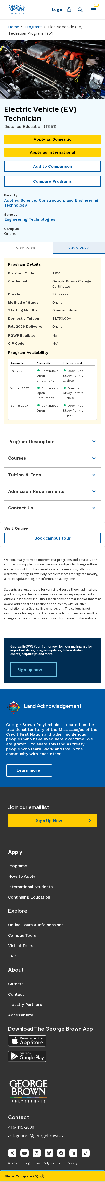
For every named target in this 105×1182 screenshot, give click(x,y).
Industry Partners (25, 1004)
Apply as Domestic (52, 139)
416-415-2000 (21, 1127)
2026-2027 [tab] (78, 247)
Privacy (72, 1163)
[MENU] (94, 9)
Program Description (31, 441)
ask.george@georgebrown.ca (36, 1135)
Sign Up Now (49, 820)
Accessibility (20, 1015)
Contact (16, 994)
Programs (33, 26)
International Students (30, 886)
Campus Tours (22, 935)
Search (80, 10)
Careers (15, 983)
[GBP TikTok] (86, 1153)
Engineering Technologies (29, 219)
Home (13, 26)
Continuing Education (29, 897)
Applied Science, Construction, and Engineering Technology (51, 203)
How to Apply (21, 876)
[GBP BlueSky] (49, 1153)
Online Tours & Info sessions (35, 924)
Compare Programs (52, 181)
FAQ (12, 956)
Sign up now (29, 669)
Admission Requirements (36, 491)
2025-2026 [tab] (26, 248)
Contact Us (20, 507)
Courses (17, 458)
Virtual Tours (20, 945)
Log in (58, 9)
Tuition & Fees (24, 474)
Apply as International (52, 152)
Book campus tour (53, 538)
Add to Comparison (52, 166)
